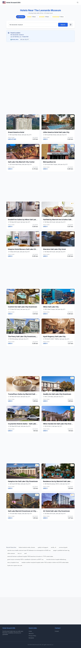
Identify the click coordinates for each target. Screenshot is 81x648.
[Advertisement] (30, 55)
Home (30, 631)
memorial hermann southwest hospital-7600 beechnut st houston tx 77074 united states (30, 556)
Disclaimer (31, 638)
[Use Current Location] (70, 25)
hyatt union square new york (14, 565)
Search (63, 24)
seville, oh (53, 547)
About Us (31, 633)
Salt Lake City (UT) (24, 39)
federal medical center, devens (27, 547)
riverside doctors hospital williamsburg (56, 559)
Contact (57, 631)
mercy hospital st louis (13, 562)
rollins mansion (11, 553)
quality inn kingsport (43, 547)
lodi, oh (20, 553)
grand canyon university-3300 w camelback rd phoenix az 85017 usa (25, 559)
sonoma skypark (63, 547)
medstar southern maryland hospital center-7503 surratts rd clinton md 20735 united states (45, 562)
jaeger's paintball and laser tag (61, 550)
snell (25, 553)
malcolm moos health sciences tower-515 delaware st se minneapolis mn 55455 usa (29, 550)
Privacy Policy (32, 635)
